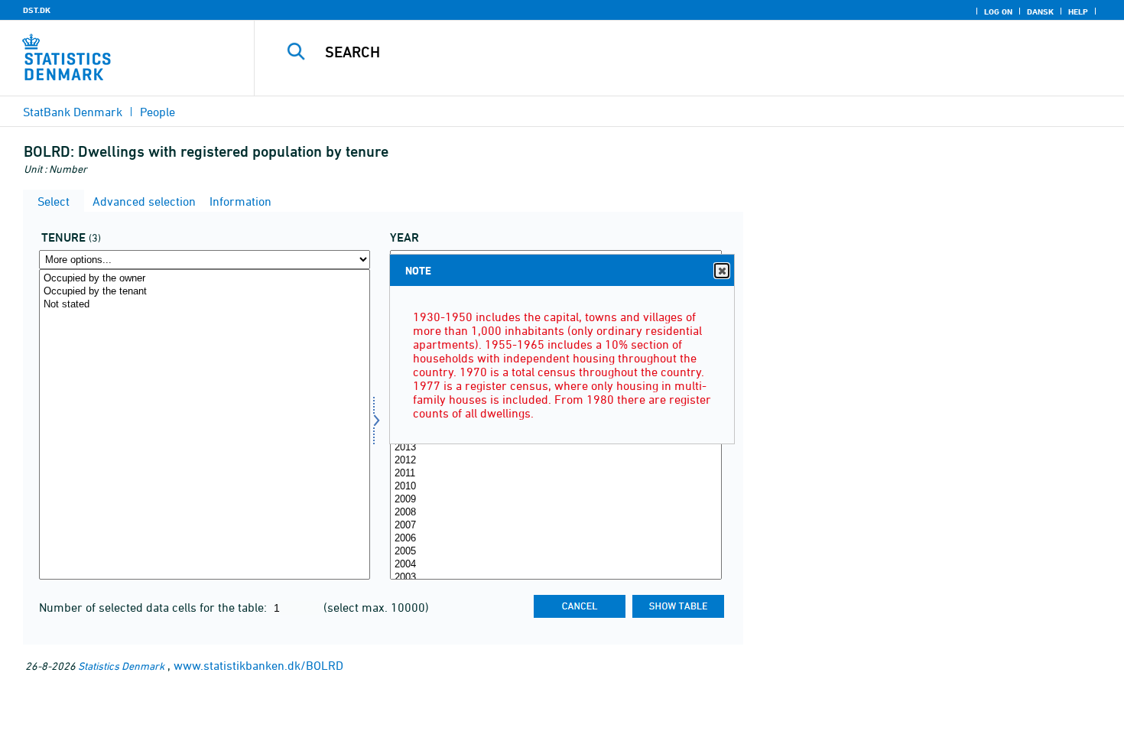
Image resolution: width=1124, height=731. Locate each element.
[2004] (555, 564)
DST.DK (36, 10)
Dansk (1040, 11)
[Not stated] (204, 304)
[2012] (555, 460)
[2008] (555, 512)
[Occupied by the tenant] (204, 291)
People (157, 112)
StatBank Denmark (72, 112)
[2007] (555, 525)
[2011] (555, 473)
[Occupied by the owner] (204, 278)
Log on (998, 11)
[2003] (555, 577)
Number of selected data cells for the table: (154, 607)
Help (1078, 11)
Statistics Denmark (121, 665)
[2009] (555, 499)
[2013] (555, 447)
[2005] (555, 551)
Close (721, 270)
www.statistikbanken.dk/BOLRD (258, 665)
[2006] (555, 538)
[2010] (555, 486)
